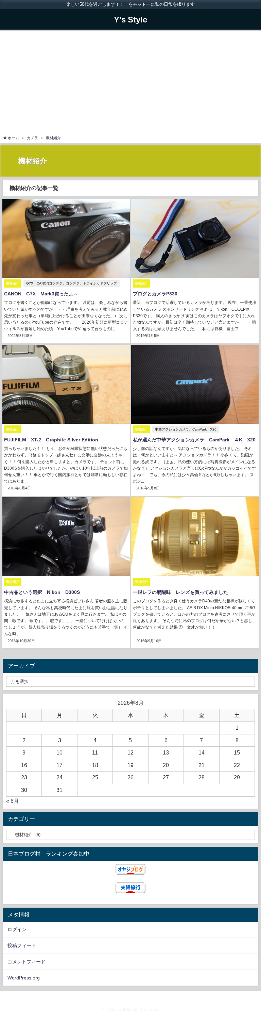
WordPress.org (23, 977)
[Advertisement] (130, 84)
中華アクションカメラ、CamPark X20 (185, 429)
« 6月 (12, 801)
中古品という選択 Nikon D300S (42, 592)
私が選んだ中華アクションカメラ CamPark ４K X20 (194, 439)
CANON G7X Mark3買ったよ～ (41, 293)
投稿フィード (21, 945)
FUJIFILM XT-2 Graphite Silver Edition (51, 439)
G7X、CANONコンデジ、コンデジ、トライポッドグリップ (71, 283)
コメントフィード (26, 961)
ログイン (17, 929)
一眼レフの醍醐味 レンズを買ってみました (180, 592)
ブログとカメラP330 (155, 293)
